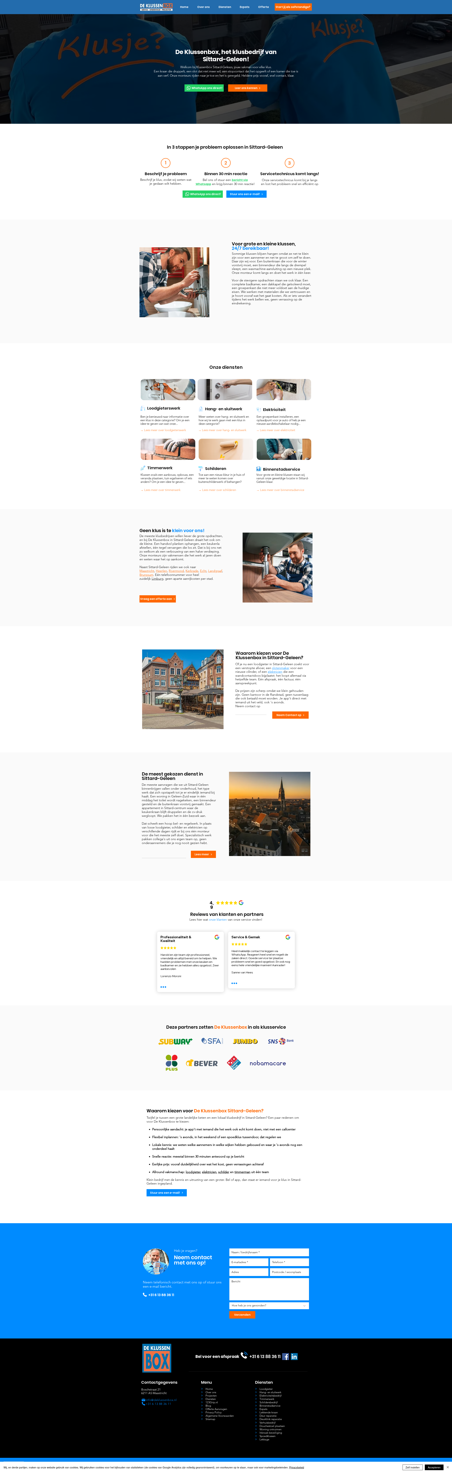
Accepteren (434, 1467)
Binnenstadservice (281, 469)
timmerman (242, 1172)
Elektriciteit (274, 409)
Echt (203, 571)
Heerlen (161, 571)
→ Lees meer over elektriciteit (275, 430)
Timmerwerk (160, 468)
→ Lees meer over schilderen (217, 490)
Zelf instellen (413, 1467)
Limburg (157, 579)
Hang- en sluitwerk (223, 409)
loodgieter (193, 1172)
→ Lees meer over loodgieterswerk (163, 430)
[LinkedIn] (294, 1356)
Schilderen (215, 468)
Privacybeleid (296, 1467)
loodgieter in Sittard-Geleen (273, 664)
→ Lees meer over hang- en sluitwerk (222, 430)
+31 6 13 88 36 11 (161, 1294)
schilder (223, 1172)
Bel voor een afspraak (217, 1356)
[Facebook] (285, 1356)
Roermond (176, 571)
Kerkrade (192, 571)
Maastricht (146, 571)
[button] (224, 7)
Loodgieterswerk (163, 408)
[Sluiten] (448, 1467)
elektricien (275, 672)
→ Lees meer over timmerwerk (160, 490)
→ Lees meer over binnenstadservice (280, 490)
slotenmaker (280, 668)
